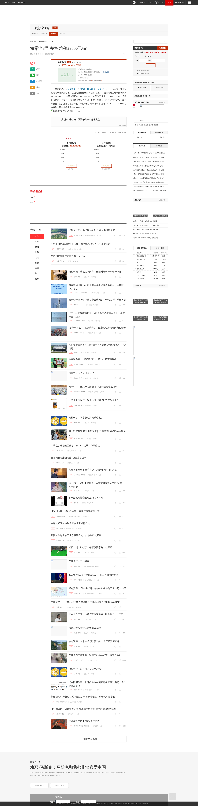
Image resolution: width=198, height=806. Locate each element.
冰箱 (79, 491)
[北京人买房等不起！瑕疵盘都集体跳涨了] (140, 289)
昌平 (163, 272)
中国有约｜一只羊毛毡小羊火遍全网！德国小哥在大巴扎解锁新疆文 (85, 602)
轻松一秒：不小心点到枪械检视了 (86, 417)
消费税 (83, 475)
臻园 (138, 262)
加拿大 (76, 378)
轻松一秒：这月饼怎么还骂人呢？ (86, 668)
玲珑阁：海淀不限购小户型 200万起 (146, 225)
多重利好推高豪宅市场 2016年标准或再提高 (148, 174)
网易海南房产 (43, 41)
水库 (79, 646)
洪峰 (75, 646)
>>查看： (136, 125)
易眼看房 (138, 285)
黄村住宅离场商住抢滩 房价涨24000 (141, 318)
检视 (75, 423)
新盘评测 (138, 200)
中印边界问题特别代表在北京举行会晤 (70, 523)
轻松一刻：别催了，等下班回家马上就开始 (90, 547)
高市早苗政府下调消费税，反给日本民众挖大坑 (93, 469)
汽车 (57, 702)
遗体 (75, 633)
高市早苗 (77, 475)
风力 (80, 593)
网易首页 (7, 2)
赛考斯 (76, 364)
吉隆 (62, 463)
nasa (82, 305)
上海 (80, 352)
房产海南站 (122, 125)
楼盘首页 (35, 33)
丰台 (163, 265)
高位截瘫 (77, 321)
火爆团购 (162, 48)
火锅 (79, 552)
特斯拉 (76, 352)
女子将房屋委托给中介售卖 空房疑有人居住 (148, 186)
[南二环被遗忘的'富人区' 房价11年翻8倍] (160, 289)
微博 (38, 87)
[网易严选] (150, 2)
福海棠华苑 (140, 265)
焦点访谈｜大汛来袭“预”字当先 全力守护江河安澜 (94, 641)
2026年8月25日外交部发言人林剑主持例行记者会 (93, 574)
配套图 (156, 125)
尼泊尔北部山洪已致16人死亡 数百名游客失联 (92, 230)
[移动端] (135, 2)
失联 (80, 235)
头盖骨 (83, 321)
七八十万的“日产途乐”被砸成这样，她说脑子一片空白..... (97, 614)
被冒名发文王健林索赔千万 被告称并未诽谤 (148, 162)
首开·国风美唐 (141, 275)
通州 (163, 256)
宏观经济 (82, 333)
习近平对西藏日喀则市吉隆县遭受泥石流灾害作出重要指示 (80, 244)
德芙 (75, 277)
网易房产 (51, 54)
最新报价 (102, 89)
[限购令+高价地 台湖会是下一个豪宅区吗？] (160, 306)
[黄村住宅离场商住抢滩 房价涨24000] (140, 306)
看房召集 (69, 138)
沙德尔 (76, 593)
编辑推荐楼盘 (142, 248)
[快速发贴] (32, 63)
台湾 (75, 491)
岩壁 (62, 714)
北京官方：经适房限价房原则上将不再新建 (148, 170)
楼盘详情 (81, 80)
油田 (62, 540)
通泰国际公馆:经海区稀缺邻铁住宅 (145, 238)
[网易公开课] (142, 2)
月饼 (75, 674)
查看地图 (106, 72)
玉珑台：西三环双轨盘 (160, 216)
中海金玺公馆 (141, 259)
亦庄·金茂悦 (140, 269)
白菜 (75, 552)
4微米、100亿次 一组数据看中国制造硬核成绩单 (93, 386)
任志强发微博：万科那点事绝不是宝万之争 (148, 157)
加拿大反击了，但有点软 (81, 373)
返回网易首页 (39, 785)
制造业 (83, 392)
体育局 (80, 405)
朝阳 (163, 262)
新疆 (57, 607)
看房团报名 (71, 143)
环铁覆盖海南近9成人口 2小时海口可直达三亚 (149, 190)
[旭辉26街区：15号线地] (140, 205)
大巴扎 (62, 607)
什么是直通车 (106, 169)
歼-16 (58, 451)
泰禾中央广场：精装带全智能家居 (145, 221)
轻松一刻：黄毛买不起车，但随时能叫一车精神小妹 (95, 271)
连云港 (58, 714)
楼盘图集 (142, 102)
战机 (61, 451)
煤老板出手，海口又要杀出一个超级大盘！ (81, 119)
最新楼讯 (53, 33)
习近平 (58, 249)
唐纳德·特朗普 (78, 726)
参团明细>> (71, 169)
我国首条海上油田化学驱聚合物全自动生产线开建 (76, 535)
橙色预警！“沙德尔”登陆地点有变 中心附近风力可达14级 (97, 588)
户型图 (141, 125)
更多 (38, 93)
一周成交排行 (159, 248)
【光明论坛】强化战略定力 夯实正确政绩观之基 (75, 511)
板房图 (146, 125)
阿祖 (79, 423)
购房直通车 (106, 143)
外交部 (80, 580)
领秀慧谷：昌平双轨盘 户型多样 (144, 233)
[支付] (157, 2)
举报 (124, 54)
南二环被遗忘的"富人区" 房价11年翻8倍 (160, 301)
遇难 (79, 633)
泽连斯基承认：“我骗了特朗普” (84, 721)
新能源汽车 (63, 702)
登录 (169, 2)
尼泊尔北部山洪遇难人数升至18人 (68, 256)
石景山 (164, 259)
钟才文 (76, 333)
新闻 (71, 235)
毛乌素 (81, 364)
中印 (57, 528)
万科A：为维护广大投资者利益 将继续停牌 (148, 182)
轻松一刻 (86, 277)
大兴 (163, 269)
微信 (38, 75)
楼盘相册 (91, 89)
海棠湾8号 (62, 62)
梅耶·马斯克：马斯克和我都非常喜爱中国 (68, 767)
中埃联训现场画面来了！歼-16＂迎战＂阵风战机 (75, 445)
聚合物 (58, 540)
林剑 (75, 580)
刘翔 (75, 405)
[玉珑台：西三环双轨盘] (160, 205)
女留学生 (77, 660)
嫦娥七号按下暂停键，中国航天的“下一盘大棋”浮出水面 (97, 299)
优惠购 (82, 89)
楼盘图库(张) (89, 80)
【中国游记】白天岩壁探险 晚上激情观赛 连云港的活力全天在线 (83, 708)
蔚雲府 (139, 272)
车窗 (79, 619)
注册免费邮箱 (179, 2)
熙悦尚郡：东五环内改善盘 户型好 (145, 229)
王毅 (61, 528)
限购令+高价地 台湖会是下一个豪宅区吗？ (160, 318)
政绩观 (63, 516)
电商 (75, 438)
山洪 (57, 261)
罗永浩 (76, 503)
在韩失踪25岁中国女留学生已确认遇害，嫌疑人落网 (95, 655)
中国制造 (77, 392)
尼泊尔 (76, 235)
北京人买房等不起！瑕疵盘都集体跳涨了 (141, 301)
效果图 (142, 120)
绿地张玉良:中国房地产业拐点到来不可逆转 (148, 166)
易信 (38, 69)
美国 (80, 378)
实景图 (151, 125)
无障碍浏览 (21, 2)
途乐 (75, 619)
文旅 (75, 690)
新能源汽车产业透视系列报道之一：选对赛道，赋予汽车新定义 (83, 696)
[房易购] (59, 137)
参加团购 (62, 33)
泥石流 (58, 463)
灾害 (62, 249)
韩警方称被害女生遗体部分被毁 (85, 627)
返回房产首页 (59, 785)
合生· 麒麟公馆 (141, 256)
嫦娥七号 (77, 305)
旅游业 (80, 690)
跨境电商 (80, 438)
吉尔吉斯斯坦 (83, 293)
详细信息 (44, 33)
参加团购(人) (99, 80)
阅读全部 (162, 102)
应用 (13, 2)
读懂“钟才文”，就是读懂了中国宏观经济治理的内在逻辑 (97, 327)
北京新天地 (140, 278)
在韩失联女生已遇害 (79, 561)
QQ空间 (39, 81)
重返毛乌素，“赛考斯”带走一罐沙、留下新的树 (93, 359)
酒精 (79, 277)
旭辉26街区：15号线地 (141, 216)
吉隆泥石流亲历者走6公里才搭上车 (68, 457)
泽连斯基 (86, 726)
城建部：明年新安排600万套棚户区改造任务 (149, 178)
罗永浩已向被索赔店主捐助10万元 (86, 497)
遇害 (75, 566)
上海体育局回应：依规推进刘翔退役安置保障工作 (94, 400)
